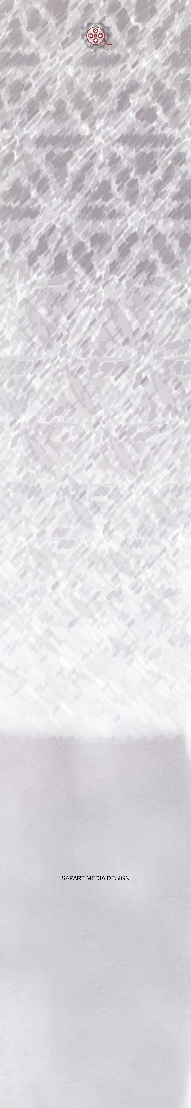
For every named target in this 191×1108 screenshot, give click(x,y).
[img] (95, 554)
